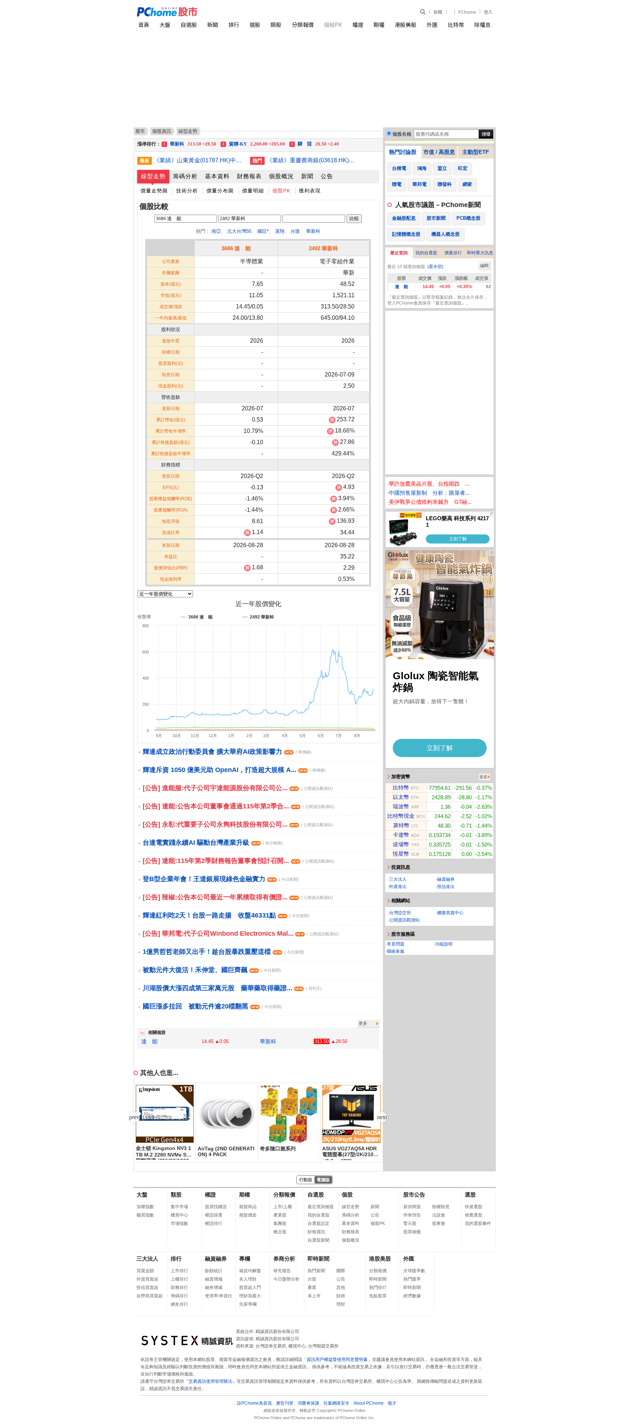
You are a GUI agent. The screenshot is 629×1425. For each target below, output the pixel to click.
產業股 (279, 1215)
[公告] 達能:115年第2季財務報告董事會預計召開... (239, 860)
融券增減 (213, 1287)
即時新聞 (318, 1258)
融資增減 (213, 1279)
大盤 (164, 24)
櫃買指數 (145, 1215)
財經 (340, 1295)
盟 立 (189, 144)
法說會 (438, 1215)
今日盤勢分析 (286, 1279)
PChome (467, 12)
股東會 (438, 1223)
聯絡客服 (395, 951)
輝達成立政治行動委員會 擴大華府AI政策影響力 (227, 751)
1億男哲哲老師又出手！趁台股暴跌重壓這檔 (223, 951)
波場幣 (401, 844)
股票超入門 (250, 1287)
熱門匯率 (412, 1279)
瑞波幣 (401, 806)
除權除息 (441, 1206)
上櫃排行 (179, 1279)
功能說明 (443, 944)
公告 (327, 176)
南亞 (216, 231)
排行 (233, 24)
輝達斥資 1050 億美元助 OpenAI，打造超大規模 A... (234, 769)
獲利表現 (310, 191)
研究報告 (282, 1270)
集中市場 (179, 1206)
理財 (340, 1304)
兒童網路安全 (336, 1403)
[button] (382, 1117)
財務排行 (179, 1287)
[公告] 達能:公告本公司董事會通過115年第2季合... (239, 806)
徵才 (392, 1403)
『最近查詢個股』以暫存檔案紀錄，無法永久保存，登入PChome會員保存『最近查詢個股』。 (437, 300)
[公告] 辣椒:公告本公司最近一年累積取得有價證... (238, 897)
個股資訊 (161, 131)
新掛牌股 (412, 1206)
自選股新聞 (318, 1240)
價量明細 (253, 191)
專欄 (244, 1258)
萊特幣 (401, 825)
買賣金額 (145, 1270)
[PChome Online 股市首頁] (226, 11)
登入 (488, 12)
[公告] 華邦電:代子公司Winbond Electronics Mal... (241, 933)
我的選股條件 (478, 1223)
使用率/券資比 (218, 1295)
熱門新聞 (316, 1270)
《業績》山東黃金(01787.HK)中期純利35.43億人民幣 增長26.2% (199, 160)
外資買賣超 (147, 1279)
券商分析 (284, 1258)
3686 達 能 (236, 248)
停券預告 (412, 1215)
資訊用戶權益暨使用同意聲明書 (337, 1359)
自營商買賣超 (150, 1295)
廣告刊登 (284, 1403)
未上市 (314, 1295)
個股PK (333, 24)
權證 (357, 24)
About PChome (368, 1403)
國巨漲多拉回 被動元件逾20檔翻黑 (212, 1006)
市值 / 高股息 (439, 152)
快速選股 (473, 1206)
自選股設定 (318, 1223)
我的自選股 (426, 252)
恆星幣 (401, 854)
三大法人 (398, 879)
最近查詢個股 (321, 1206)
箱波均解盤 (250, 1270)
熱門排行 (378, 1287)
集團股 (279, 1223)
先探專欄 (248, 1304)
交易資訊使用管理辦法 (210, 1381)
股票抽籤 (412, 1231)
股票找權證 (216, 1206)
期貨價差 (248, 1215)
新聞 (438, 12)
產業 (312, 1287)
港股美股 (405, 24)
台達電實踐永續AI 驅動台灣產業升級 (213, 842)
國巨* (263, 231)
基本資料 (217, 176)
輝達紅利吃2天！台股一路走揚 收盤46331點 (226, 915)
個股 (347, 1194)
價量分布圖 (220, 191)
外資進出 (398, 886)
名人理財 (248, 1279)
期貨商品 (248, 1206)
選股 (254, 24)
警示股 (409, 1223)
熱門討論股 (402, 152)
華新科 (313, 231)
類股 (275, 24)
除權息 (482, 24)
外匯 (432, 24)
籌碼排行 (179, 1295)
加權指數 (145, 1206)
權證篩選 (213, 1215)
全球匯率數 (414, 1270)
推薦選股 (473, 1215)
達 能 (149, 1041)
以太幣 (401, 797)
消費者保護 (308, 1403)
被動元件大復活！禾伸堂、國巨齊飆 (212, 970)
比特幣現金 (401, 816)
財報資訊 (316, 1231)
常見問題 (395, 944)
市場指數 (179, 1223)
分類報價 (303, 24)
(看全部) (435, 266)
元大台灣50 (239, 231)
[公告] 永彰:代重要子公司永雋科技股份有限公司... (238, 824)
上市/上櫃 (282, 1206)
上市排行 (179, 1270)
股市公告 (414, 1194)
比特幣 (456, 24)
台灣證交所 (400, 912)
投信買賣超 (147, 1287)
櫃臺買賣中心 (450, 912)
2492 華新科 (323, 248)
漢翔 (279, 231)
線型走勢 (153, 176)
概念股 (279, 1231)
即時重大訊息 (480, 252)
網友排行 (179, 1304)
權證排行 (213, 1223)
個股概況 (281, 176)
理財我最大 (250, 1295)
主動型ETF (475, 152)
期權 (378, 24)
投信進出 (446, 886)
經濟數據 (412, 1295)
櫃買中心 (179, 1215)
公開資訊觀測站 (404, 920)
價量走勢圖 (154, 191)
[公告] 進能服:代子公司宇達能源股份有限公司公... (238, 788)
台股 (312, 1279)
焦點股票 (378, 1295)
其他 (340, 1287)
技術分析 (187, 191)
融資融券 (446, 879)
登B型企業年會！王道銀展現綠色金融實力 (221, 879)
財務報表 (249, 176)
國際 (340, 1270)
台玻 (295, 231)
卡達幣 (401, 835)
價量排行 (453, 252)
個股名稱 (401, 134)
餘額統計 (213, 1270)
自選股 (189, 24)
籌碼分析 (185, 176)
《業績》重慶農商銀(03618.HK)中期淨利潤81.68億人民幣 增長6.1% (311, 160)
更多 (363, 1023)
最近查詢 (399, 252)
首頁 (143, 24)
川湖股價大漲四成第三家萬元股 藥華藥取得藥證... (232, 988)
